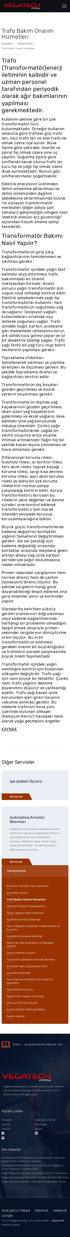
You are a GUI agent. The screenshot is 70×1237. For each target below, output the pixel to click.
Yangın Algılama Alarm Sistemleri (25, 913)
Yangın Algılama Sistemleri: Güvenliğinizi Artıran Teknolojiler (34, 1173)
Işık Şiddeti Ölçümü (26, 781)
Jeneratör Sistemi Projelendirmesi (26, 906)
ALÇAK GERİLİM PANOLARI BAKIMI (26, 1009)
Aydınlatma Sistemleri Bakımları (24, 936)
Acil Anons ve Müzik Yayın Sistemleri (27, 886)
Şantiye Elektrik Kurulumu (21, 952)
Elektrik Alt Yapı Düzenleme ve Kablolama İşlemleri (30, 944)
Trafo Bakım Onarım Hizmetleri (26, 899)
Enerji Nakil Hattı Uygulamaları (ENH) (27, 966)
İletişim (38, 1128)
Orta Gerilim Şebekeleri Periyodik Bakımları (31, 959)
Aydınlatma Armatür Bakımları (27, 819)
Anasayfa (7, 43)
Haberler (6, 1128)
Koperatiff (58, 1220)
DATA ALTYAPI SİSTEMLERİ (22, 1003)
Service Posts (25, 43)
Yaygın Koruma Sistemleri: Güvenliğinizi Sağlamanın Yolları (34, 1181)
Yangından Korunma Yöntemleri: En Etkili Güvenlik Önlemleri (35, 1177)
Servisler (6, 1124)
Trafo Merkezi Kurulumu (20, 989)
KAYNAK (9, 729)
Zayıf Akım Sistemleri (18, 973)
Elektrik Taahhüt (16, 1016)
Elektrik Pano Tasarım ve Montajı (25, 996)
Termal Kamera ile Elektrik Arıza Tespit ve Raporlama (30, 981)
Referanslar (41, 1124)
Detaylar (16, 796)
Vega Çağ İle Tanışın (45, 1119)
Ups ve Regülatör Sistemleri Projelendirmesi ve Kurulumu (33, 928)
